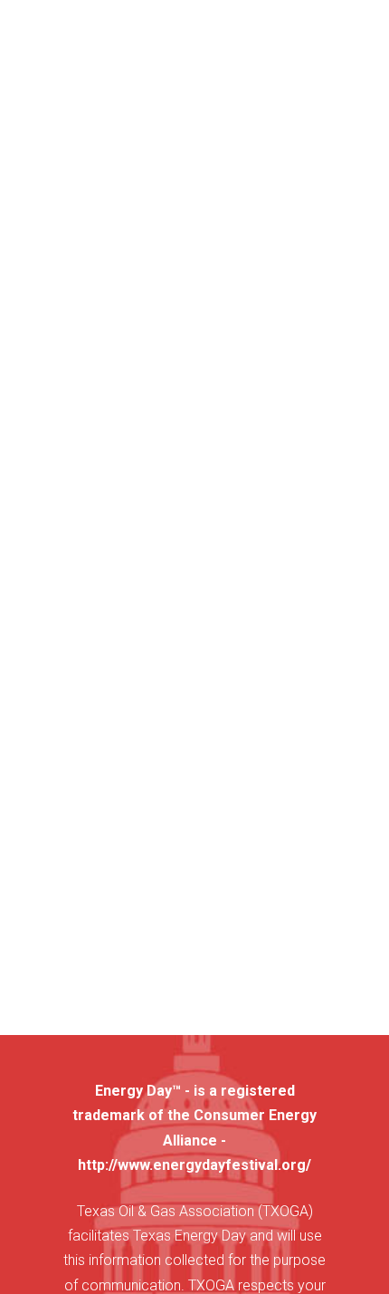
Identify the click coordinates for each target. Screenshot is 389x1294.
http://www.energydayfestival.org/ (194, 1165)
